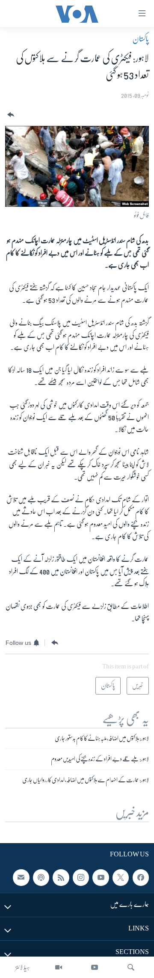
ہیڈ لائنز (22, 967)
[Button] (10, 115)
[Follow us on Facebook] (141, 877)
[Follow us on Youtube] (100, 877)
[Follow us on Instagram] (81, 877)
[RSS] (61, 877)
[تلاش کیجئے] (131, 967)
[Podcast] (41, 877)
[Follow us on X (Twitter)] (121, 877)
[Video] (58, 967)
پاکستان (141, 39)
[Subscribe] (21, 877)
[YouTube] (94, 967)
